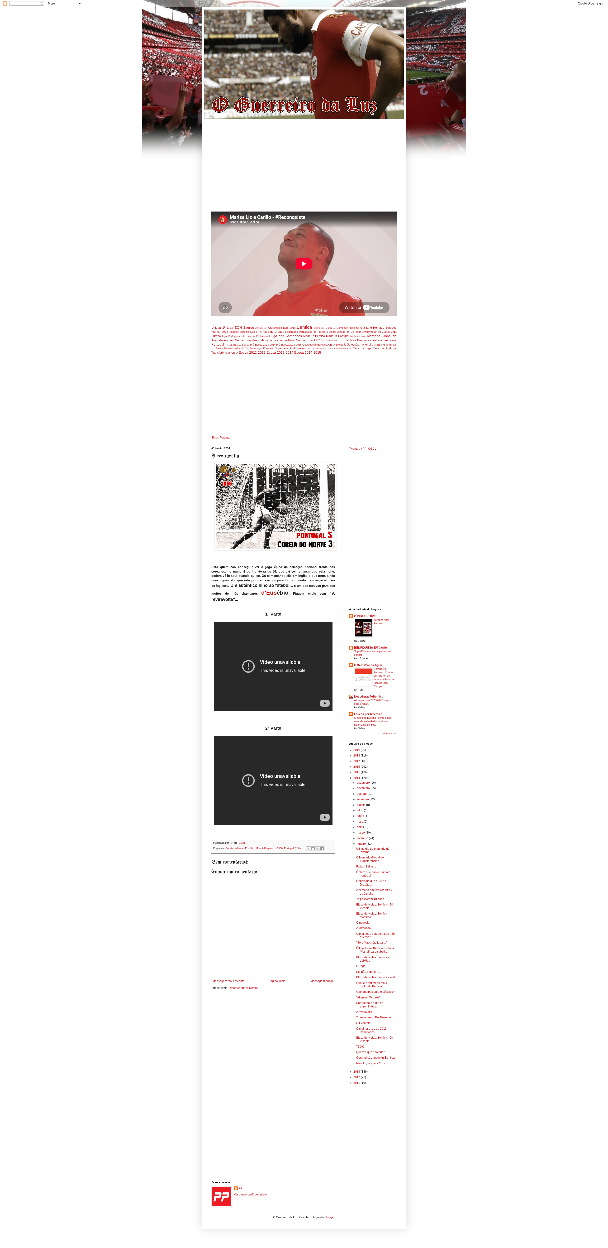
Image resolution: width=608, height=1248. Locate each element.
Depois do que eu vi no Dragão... (371, 882)
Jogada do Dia (345, 331)
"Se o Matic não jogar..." (371, 942)
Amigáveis (260, 328)
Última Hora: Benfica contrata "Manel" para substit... (375, 950)
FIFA (258, 331)
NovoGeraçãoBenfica (368, 696)
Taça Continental (316, 348)
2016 (357, 766)
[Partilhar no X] (317, 848)
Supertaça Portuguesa (290, 348)
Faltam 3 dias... (366, 866)
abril (360, 827)
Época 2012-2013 (252, 352)
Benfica (304, 327)
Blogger (329, 1217)
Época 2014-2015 (307, 352)
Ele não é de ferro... (368, 971)
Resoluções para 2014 (371, 1063)
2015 (357, 772)
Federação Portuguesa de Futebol (305, 331)
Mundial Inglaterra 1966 (269, 848)
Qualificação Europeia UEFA (318, 344)
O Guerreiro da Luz (334, 340)
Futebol (331, 331)
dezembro (363, 782)
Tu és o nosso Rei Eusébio (373, 1017)
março (361, 832)
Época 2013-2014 (279, 352)
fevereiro (363, 838)
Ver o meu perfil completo (250, 1194)
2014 (357, 778)
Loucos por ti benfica (368, 714)
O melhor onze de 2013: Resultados (371, 1030)
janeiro (361, 843)
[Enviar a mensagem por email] (308, 848)
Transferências (221, 352)
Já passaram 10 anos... (371, 899)
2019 (357, 750)
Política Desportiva (359, 340)
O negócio (363, 922)
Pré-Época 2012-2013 (237, 344)
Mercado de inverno (274, 340)
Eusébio (234, 331)
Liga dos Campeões (286, 336)
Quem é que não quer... (371, 1052)
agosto (361, 805)
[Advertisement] (304, 167)
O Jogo (361, 966)
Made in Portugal (337, 336)
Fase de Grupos (273, 331)
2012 (357, 1077)
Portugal (217, 344)
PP (240, 1188)
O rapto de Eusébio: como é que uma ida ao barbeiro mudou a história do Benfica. (372, 721)
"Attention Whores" (368, 997)
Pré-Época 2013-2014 (263, 344)
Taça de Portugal (385, 348)
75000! (360, 1046)
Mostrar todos (390, 733)
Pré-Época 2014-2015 (289, 344)
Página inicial (277, 981)
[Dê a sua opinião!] (313, 848)
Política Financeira (384, 340)
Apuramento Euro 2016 (281, 327)
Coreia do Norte (234, 848)
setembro (363, 799)
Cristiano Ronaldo (372, 327)
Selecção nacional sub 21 (232, 348)
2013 (357, 1071)
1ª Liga (216, 327)
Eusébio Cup (247, 331)
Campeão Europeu (324, 328)
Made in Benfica (314, 336)
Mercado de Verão (247, 340)
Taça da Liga (362, 348)
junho (361, 816)
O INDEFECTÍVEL (365, 616)
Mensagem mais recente (228, 981)
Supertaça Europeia (261, 348)
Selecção (341, 344)
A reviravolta (364, 1012)
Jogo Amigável (364, 331)
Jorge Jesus (382, 331)
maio (360, 821)
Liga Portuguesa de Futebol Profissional (246, 336)
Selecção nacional (359, 344)
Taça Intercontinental (340, 348)
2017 (357, 761)
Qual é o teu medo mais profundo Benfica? (371, 984)
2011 (357, 1082)
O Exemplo (363, 1023)
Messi (291, 340)
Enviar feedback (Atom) (243, 988)
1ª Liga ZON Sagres (238, 327)
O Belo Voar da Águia (368, 665)
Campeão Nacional (348, 327)
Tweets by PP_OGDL (362, 448)
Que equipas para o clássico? (375, 991)
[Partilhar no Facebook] (322, 848)
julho (360, 810)
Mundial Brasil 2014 (309, 340)
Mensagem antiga (322, 981)
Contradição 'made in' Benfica (375, 1057)
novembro (363, 788)
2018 (357, 755)
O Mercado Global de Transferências (370, 859)
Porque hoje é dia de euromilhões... (369, 1004)
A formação (363, 928)
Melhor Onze (358, 336)
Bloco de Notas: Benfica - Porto (376, 977)
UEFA (234, 352)
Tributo (299, 848)
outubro (362, 793)
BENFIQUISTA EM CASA (370, 647)
